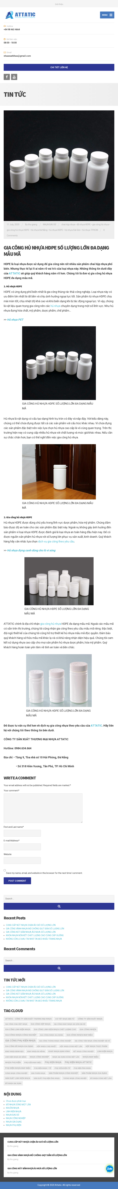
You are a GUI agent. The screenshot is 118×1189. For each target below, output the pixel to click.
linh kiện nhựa (104, 1051)
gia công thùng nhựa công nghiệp (55, 1041)
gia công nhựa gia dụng (51, 1035)
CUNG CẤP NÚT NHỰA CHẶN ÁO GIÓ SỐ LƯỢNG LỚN (31, 925)
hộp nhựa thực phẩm (96, 1046)
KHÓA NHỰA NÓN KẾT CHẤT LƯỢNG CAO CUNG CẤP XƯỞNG (35, 935)
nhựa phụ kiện (13, 1062)
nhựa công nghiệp (39, 1057)
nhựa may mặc (91, 1057)
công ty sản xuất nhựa (90, 1019)
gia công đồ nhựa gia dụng (19, 1046)
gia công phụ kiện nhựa (20, 1040)
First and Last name (14, 827)
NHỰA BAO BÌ (49, 224)
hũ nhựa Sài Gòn (73, 230)
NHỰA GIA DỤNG (14, 1122)
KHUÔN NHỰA (12, 1108)
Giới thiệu (59, 4)
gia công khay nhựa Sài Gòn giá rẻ (69, 1024)
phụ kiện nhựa (53, 1062)
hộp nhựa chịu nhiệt (46, 1046)
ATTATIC (14, 273)
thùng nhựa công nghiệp (75, 1078)
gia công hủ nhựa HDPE (18, 230)
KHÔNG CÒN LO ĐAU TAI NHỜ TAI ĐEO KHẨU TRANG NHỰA (34, 939)
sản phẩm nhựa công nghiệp (63, 1073)
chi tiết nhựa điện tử (64, 1019)
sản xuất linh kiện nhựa (17, 1078)
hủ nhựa (55, 306)
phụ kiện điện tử (62, 1068)
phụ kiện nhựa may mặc (18, 1068)
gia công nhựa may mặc (80, 1035)
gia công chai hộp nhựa (16, 1024)
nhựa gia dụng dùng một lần (65, 1057)
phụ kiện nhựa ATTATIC (78, 1062)
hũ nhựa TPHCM (90, 230)
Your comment (11, 790)
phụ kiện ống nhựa (82, 1068)
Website (8, 854)
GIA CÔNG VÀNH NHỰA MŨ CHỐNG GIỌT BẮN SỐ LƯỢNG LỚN (35, 928)
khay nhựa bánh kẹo (14, 1051)
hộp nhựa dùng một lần (71, 1046)
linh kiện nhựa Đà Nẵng (15, 1057)
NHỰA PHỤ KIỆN (13, 1125)
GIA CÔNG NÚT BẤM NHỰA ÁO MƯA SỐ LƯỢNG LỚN (31, 932)
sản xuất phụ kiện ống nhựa (47, 1078)
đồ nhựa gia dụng (13, 1083)
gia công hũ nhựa (100, 224)
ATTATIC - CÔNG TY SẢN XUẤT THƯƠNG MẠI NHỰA (28, 1019)
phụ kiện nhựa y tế (42, 1068)
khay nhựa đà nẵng (36, 1051)
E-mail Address (12, 840)
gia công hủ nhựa (50, 623)
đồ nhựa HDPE (84, 224)
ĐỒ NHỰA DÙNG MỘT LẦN (18, 1104)
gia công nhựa (88, 1029)
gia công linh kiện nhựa (17, 1029)
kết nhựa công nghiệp (83, 1052)
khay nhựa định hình (59, 1051)
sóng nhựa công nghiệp (16, 1073)
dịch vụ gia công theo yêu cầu (56, 541)
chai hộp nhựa (68, 224)
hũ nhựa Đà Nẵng (39, 230)
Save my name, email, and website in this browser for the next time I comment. (44, 873)
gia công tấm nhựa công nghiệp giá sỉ (92, 1041)
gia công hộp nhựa (40, 1024)
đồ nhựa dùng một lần (100, 1078)
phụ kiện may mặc (32, 1062)
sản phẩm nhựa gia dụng (94, 1073)
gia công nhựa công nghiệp (20, 1035)
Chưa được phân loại (16, 1101)
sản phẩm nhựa (38, 1073)
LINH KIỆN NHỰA (13, 1111)
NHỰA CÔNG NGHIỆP (16, 1118)
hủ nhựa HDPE (56, 230)
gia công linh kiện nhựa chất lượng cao (55, 1029)
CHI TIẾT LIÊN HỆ (59, 67)
